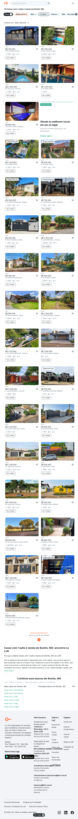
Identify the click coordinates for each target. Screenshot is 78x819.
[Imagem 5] (27, 156)
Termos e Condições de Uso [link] (15, 806)
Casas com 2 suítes (11, 700)
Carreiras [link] (55, 752)
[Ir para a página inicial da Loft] (7, 3)
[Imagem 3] (60, 156)
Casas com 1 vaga (11, 703)
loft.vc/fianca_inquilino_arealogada (48, 749)
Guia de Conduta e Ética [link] (38, 806)
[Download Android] (12, 757)
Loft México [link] (56, 765)
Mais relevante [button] (20, 23)
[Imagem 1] (57, 43)
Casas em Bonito (15, 682)
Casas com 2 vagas (11, 707)
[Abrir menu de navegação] (73, 3)
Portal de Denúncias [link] (12, 802)
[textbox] (30, 3)
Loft (5, 682)
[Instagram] (59, 813)
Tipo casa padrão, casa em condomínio (40, 682)
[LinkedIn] (65, 813)
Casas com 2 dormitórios (13, 690)
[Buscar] (48, 3)
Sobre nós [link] (56, 747)
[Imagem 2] (23, 43)
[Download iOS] (27, 757)
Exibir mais (8, 671)
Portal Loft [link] (68, 722)
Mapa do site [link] (69, 742)
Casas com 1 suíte (11, 697)
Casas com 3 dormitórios (13, 693)
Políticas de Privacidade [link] (32, 802)
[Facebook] (72, 813)
